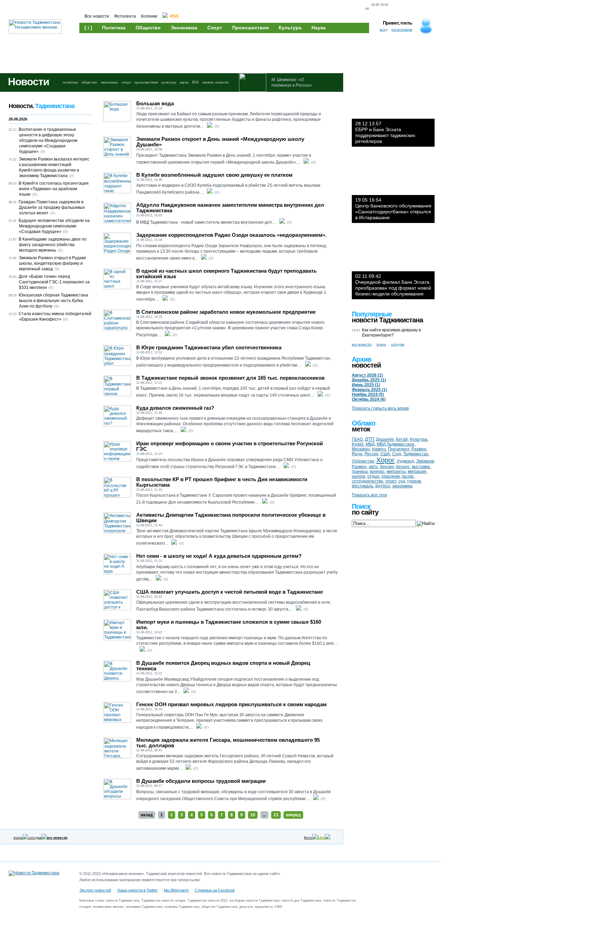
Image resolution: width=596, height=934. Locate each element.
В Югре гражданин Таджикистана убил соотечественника (208, 347)
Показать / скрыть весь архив (380, 408)
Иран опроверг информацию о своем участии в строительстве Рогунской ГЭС (229, 446)
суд (401, 481)
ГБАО (357, 439)
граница (360, 471)
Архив (361, 359)
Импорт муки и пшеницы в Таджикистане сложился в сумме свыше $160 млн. (228, 624)
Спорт (214, 27)
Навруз (379, 449)
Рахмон (418, 449)
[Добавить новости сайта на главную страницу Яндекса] (396, 9)
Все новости (97, 16)
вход (384, 29)
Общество (148, 27)
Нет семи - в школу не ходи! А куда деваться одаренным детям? (218, 556)
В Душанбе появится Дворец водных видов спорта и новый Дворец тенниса (223, 665)
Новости (28, 81)
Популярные (372, 314)
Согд (396, 453)
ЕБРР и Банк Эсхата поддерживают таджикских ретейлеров (385, 132)
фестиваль (362, 486)
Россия (371, 453)
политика (70, 82)
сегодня (34, 837)
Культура (290, 27)
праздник (390, 476)
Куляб (358, 444)
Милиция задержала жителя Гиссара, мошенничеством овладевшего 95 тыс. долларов (228, 742)
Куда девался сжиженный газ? (175, 408)
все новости (361, 344)
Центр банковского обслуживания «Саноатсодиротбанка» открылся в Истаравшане (393, 208)
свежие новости (215, 82)
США (385, 453)
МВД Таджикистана (395, 444)
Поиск (361, 506)
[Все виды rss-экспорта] (432, 9)
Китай (402, 439)
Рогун (357, 453)
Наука (318, 27)
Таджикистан (415, 453)
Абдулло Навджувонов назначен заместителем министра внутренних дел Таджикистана (230, 207)
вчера (18, 837)
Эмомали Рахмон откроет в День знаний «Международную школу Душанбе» (220, 141)
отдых (373, 476)
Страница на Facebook (215, 890)
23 (276, 815)
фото (308, 837)
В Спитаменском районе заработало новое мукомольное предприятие (226, 312)
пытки (408, 476)
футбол (382, 486)
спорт (126, 82)
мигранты (396, 471)
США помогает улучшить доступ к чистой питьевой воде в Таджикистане (229, 592)
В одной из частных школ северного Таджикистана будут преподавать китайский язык (226, 273)
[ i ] (88, 27)
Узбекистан (363, 461)
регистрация (401, 29)
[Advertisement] (210, 52)
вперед (293, 815)
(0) (217, 126)
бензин (387, 466)
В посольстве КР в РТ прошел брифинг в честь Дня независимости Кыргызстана (221, 482)
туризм (414, 481)
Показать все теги (369, 495)
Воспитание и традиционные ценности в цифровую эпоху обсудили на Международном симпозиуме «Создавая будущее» (48, 140)
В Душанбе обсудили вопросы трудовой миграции (201, 781)
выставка (421, 466)
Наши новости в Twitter (137, 890)
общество (89, 82)
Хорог (385, 460)
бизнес (403, 466)
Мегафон (361, 449)
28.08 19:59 (379, 5)
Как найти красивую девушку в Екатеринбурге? (391, 333)
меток (361, 429)
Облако (363, 423)
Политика (114, 27)
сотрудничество (367, 481)
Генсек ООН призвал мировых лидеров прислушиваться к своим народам (231, 704)
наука (184, 82)
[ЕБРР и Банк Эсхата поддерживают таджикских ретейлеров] (393, 98)
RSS (195, 82)
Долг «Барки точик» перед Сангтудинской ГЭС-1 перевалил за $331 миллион (54, 282)
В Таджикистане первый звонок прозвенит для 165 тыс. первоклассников (230, 378)
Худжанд (405, 461)
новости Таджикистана (387, 320)
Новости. (41, 106)
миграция (417, 471)
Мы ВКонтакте (176, 890)
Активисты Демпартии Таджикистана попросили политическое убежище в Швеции (231, 517)
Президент (398, 449)
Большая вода (155, 103)
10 (252, 815)
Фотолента (125, 16)
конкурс (377, 471)
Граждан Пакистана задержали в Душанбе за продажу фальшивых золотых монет (52, 207)
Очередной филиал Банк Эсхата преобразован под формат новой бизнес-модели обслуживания (393, 284)
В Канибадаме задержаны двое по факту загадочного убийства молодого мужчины (53, 245)
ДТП (369, 439)
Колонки (149, 16)
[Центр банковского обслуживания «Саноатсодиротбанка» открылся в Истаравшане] (393, 174)
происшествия (146, 82)
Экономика (184, 27)
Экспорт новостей (95, 890)
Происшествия (250, 27)
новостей (366, 365)
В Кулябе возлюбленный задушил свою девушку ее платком (214, 175)
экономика (109, 82)
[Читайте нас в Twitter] (409, 9)
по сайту (365, 512)
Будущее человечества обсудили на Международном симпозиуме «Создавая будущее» (54, 226)
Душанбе (385, 439)
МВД (370, 444)
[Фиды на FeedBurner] (420, 9)
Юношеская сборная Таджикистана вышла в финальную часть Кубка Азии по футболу (53, 301)
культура (168, 82)
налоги (358, 476)
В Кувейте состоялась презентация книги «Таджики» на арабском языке (54, 189)
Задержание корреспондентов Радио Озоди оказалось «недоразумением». (231, 235)
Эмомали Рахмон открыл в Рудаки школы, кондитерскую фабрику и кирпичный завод (52, 263)
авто (373, 466)
